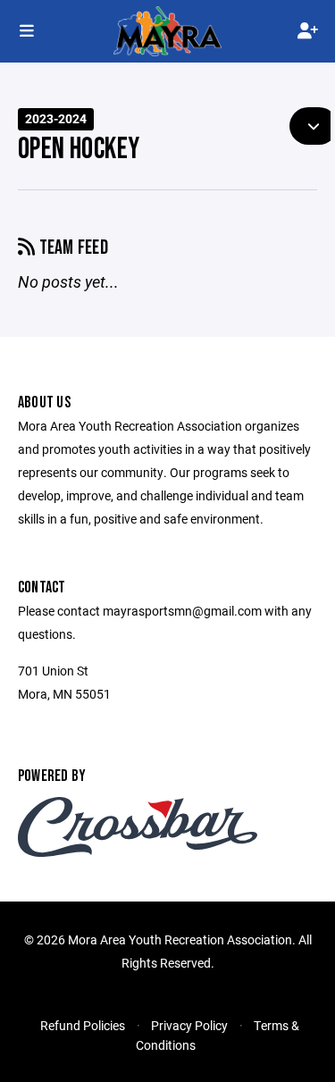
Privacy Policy (189, 1025)
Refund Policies (82, 1025)
